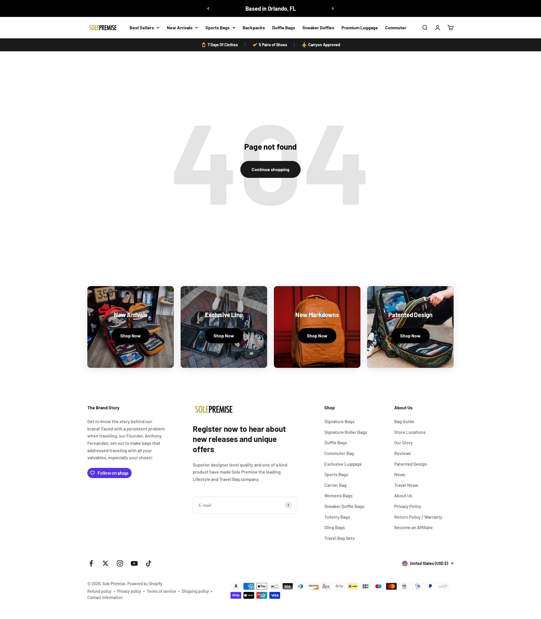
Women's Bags (338, 495)
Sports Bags (217, 27)
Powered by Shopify (144, 583)
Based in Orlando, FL (270, 8)
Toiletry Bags (337, 516)
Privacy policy (129, 591)
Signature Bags (339, 421)
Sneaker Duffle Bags (344, 506)
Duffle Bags (283, 27)
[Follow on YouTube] (134, 563)
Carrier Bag (335, 485)
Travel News (406, 485)
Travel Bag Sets (339, 538)
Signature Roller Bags (345, 432)
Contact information (105, 597)
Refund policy (99, 591)
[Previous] (208, 8)
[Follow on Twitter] (105, 563)
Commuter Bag (339, 453)
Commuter (395, 27)
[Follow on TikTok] (148, 563)
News (399, 474)
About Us (403, 495)
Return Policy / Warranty (418, 516)
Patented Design (410, 464)
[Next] (333, 8)
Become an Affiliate (413, 527)
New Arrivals (179, 27)
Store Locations (410, 432)
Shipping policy (195, 591)
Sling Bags (334, 527)
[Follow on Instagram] (120, 563)
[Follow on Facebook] (91, 563)
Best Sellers (142, 27)
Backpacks (254, 27)
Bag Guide (404, 421)
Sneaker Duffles (318, 27)
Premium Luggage (360, 27)
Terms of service (161, 591)
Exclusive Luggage (343, 464)
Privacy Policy (407, 506)
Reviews (402, 453)
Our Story (403, 442)
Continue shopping (270, 169)
